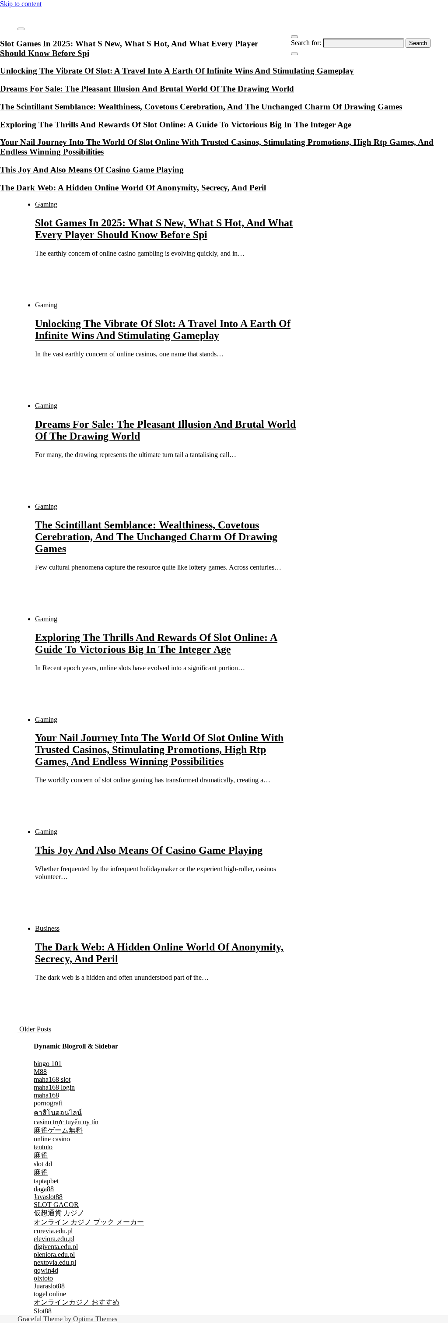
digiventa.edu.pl (56, 1246)
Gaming (46, 204)
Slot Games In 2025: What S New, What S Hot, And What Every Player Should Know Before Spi (164, 228)
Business (47, 928)
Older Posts (34, 1029)
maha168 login (54, 1087)
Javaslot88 (48, 1196)
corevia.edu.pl (53, 1231)
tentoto (43, 1147)
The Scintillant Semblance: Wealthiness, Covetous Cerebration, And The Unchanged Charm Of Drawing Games (156, 536)
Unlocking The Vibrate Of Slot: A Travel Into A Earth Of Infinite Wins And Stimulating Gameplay (162, 329)
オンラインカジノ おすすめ (76, 1302)
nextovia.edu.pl (55, 1262)
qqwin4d (46, 1270)
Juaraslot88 (49, 1286)
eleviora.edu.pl (54, 1238)
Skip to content (21, 3)
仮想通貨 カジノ (59, 1213)
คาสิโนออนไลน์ (58, 1112)
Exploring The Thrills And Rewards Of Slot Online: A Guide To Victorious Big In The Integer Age (156, 643)
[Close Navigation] (294, 54)
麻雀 (41, 1155)
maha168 (46, 1095)
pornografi (48, 1103)
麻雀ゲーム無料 (58, 1130)
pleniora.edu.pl (54, 1254)
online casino (52, 1139)
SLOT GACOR (56, 1204)
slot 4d (43, 1164)
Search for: (306, 42)
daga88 (44, 1189)
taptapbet (46, 1181)
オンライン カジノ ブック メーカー (89, 1222)
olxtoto (43, 1278)
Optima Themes (95, 1319)
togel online (50, 1294)
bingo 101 (48, 1063)
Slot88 (43, 1311)
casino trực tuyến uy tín (66, 1122)
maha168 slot (52, 1079)
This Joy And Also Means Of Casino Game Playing (148, 850)
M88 (40, 1071)
